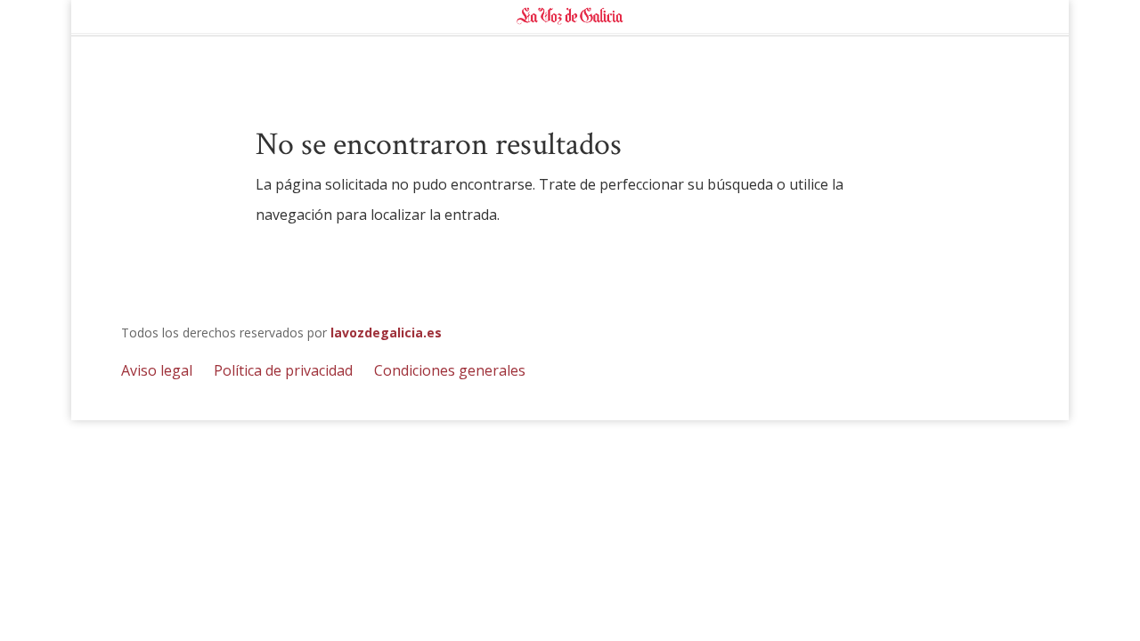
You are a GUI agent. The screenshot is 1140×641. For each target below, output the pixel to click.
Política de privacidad (283, 370)
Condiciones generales (449, 370)
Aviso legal (156, 370)
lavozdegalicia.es (386, 332)
